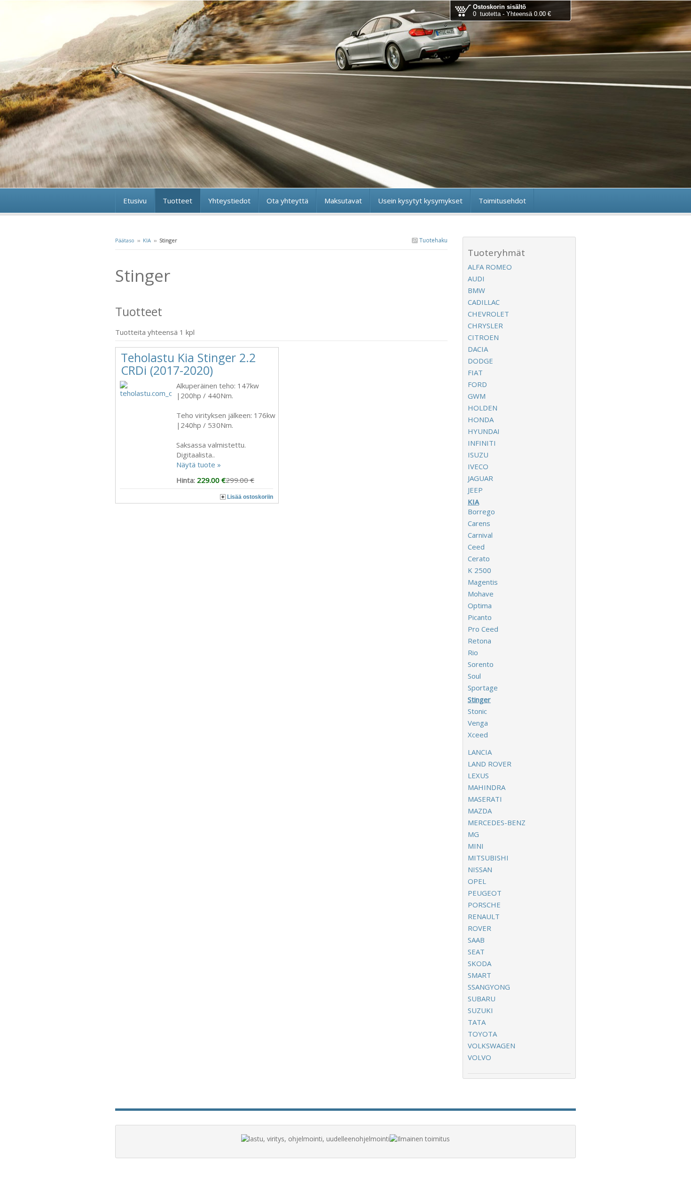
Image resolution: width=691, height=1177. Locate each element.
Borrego (481, 511)
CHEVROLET (488, 313)
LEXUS (478, 775)
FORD (477, 384)
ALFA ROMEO (490, 266)
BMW (476, 290)
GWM (477, 396)
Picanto (480, 617)
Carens (479, 523)
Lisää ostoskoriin (250, 497)
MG (473, 834)
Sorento (481, 664)
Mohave (481, 593)
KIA (147, 240)
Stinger (479, 699)
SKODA (479, 963)
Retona (479, 640)
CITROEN (483, 337)
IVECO (478, 466)
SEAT (476, 951)
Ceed (476, 546)
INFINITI (482, 443)
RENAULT (484, 916)
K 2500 (479, 570)
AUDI (476, 278)
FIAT (475, 372)
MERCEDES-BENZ (497, 822)
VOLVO (479, 1057)
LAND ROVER (489, 763)
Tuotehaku (433, 240)
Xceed (478, 734)
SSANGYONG (489, 986)
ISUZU (478, 454)
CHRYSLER (485, 325)
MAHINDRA (486, 787)
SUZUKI (480, 1010)
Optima (480, 605)
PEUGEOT (485, 893)
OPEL (477, 881)
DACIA (478, 349)
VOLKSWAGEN (491, 1045)
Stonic (477, 711)
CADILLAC (484, 302)
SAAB (476, 940)
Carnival (480, 535)
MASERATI (485, 799)
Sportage (483, 687)
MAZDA (480, 810)
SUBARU (481, 998)
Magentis (483, 582)
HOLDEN (482, 407)
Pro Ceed (483, 629)
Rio (473, 652)
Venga (478, 723)
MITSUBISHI (488, 857)
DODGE (480, 360)
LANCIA (480, 752)
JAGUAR (480, 478)
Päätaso (124, 240)
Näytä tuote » (198, 464)
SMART (479, 975)
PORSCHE (484, 904)
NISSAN (480, 869)
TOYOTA (482, 1033)
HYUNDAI (484, 431)
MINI (476, 846)
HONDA (481, 419)
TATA (477, 1022)
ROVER (479, 928)
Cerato (479, 558)
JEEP (475, 490)
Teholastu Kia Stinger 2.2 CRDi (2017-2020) (188, 363)
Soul (474, 676)
